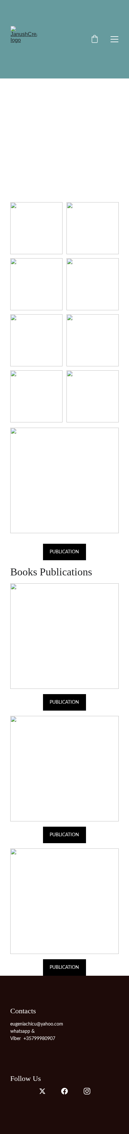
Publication (64, 702)
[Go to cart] (94, 39)
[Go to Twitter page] (42, 1091)
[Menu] (114, 39)
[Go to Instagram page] (87, 1091)
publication (64, 552)
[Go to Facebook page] (64, 1091)
